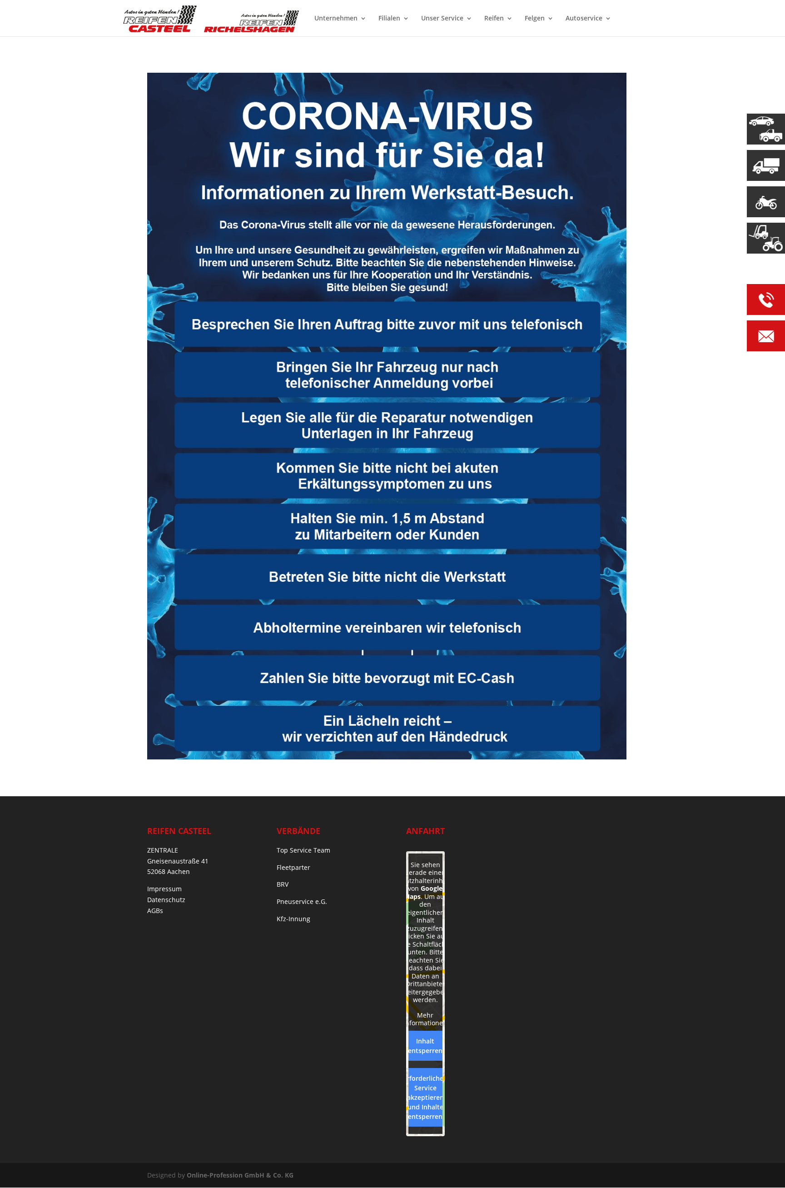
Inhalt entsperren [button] (425, 1046)
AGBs (155, 910)
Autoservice (584, 18)
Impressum (164, 888)
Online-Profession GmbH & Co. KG (240, 1175)
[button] (20, 1168)
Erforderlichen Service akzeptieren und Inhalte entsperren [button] (425, 1097)
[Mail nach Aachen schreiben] (766, 337)
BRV (282, 884)
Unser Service (442, 18)
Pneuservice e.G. (302, 901)
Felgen (535, 18)
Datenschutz (166, 899)
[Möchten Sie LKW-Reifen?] (766, 165)
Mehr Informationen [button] (425, 1019)
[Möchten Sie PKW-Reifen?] (766, 129)
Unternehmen (336, 18)
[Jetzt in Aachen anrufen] (766, 301)
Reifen (494, 18)
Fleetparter (293, 867)
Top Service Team (303, 850)
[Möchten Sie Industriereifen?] (766, 238)
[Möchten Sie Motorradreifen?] (766, 201)
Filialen (389, 18)
